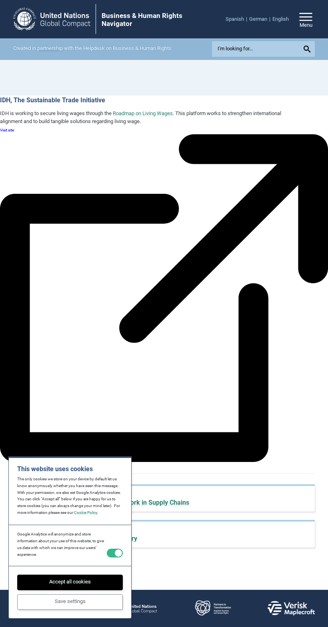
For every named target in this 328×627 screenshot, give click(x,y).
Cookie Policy (85, 512)
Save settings (70, 601)
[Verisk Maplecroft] (291, 608)
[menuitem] (237, 19)
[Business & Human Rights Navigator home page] (51, 19)
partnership (50, 48)
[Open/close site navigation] (306, 19)
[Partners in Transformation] (212, 608)
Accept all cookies (70, 582)
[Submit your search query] (308, 49)
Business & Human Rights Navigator (142, 20)
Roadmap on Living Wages (143, 113)
